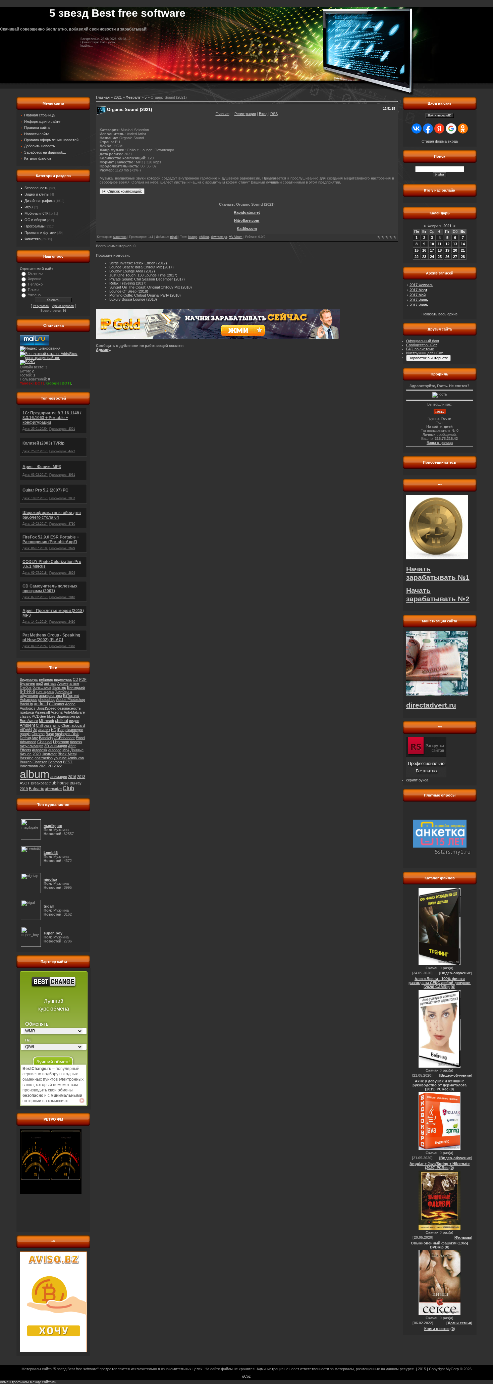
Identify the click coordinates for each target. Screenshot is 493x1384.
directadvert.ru (431, 705)
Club (68, 788)
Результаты (41, 306)
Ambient (27, 725)
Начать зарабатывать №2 (438, 594)
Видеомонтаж (68, 716)
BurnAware (29, 721)
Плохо (33, 290)
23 (424, 257)
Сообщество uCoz (421, 345)
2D (50, 766)
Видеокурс (29, 679)
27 (455, 257)
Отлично (35, 273)
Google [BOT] (58, 383)
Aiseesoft (42, 712)
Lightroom (61, 742)
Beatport (55, 762)
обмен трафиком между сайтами (28, 1382)
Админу (103, 350)
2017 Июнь (418, 300)
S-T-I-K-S (27, 691)
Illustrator (49, 754)
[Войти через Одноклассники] (463, 128)
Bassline (27, 758)
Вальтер (59, 687)
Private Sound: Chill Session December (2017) (147, 279)
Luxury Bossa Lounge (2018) (133, 299)
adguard (78, 725)
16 (424, 250)
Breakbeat (39, 783)
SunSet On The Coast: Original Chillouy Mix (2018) (150, 287)
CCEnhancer (64, 738)
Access (76, 742)
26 (447, 257)
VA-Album (235, 237)
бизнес (26, 754)
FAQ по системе (420, 349)
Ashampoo (28, 700)
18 (440, 250)
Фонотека (32, 239)
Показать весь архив (439, 314)
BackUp (26, 704)
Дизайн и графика (39, 201)
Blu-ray (75, 783)
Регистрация (245, 114)
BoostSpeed (46, 708)
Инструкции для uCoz (424, 353)
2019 (24, 789)
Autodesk (39, 750)
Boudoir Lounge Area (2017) (132, 271)
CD (75, 679)
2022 (58, 766)
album (34, 774)
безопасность (69, 708)
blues (51, 716)
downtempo (219, 237)
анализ (44, 730)
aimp (56, 725)
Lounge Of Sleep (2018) (128, 291)
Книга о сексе (436, 1329)
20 (455, 250)
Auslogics (28, 708)
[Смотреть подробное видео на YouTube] (82, 1100)
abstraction (44, 758)
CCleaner (56, 704)
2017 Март (418, 290)
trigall (173, 237)
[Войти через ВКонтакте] (417, 128)
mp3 (39, 683)
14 (463, 244)
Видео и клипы (36, 194)
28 (463, 257)
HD (53, 730)
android (41, 704)
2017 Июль (418, 305)
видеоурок (63, 679)
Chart (65, 725)
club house (59, 783)
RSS (274, 114)
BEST (67, 762)
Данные (77, 750)
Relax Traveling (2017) (128, 283)
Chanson (40, 762)
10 (432, 244)
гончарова (45, 691)
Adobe (70, 704)
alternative (53, 789)
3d (35, 730)
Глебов (26, 687)
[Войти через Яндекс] (439, 128)
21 (463, 250)
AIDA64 (26, 730)
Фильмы (463, 1237)
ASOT (25, 783)
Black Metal (67, 754)
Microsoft (46, 721)
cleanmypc (74, 730)
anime (74, 683)
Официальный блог (422, 341)
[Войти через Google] (451, 128)
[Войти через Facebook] (428, 128)
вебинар (46, 679)
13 (455, 244)
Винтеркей (76, 687)
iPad (60, 730)
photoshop (46, 700)
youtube (60, 758)
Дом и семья (459, 1323)
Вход (263, 114)
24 (432, 257)
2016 (72, 777)
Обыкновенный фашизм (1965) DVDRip (439, 1245)
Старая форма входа (440, 141)
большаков (42, 687)
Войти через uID (439, 115)
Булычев (27, 683)
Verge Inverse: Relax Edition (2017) (138, 263)
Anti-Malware (74, 712)
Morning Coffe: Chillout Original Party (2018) (145, 295)
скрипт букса (417, 780)
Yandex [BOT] (32, 383)
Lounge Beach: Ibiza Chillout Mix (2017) (141, 267)
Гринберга (63, 691)
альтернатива (50, 696)
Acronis (57, 712)
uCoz (246, 1376)
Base (50, 734)
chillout (61, 720)
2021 (43, 766)
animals (50, 683)
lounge (192, 237)
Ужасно (34, 295)
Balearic (36, 788)
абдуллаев (29, 696)
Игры (28, 207)
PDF (83, 679)
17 (432, 250)
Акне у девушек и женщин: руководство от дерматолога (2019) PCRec (440, 1085)
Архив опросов (63, 306)
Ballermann (29, 766)
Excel (80, 738)
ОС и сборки (35, 220)
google (25, 734)
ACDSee (39, 716)
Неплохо (35, 284)
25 (440, 257)
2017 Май (417, 295)
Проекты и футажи (40, 232)
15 (417, 250)
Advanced (28, 742)
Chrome (38, 734)
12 (447, 244)
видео (74, 721)
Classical (44, 742)
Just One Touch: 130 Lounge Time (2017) (143, 275)
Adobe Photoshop (70, 700)
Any (35, 738)
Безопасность (36, 188)
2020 (37, 754)
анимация (58, 777)
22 (417, 257)
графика (27, 712)
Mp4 (65, 750)
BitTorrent (71, 696)
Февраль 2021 (439, 226)
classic (25, 716)
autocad (54, 750)
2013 (81, 777)
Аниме (62, 683)
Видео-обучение (455, 973)
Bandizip (46, 738)
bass (48, 725)
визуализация (31, 746)
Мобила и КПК (36, 213)
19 (447, 250)
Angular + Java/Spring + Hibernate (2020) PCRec (439, 1166)
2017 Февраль (421, 285)
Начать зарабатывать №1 (438, 573)
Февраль (133, 97)
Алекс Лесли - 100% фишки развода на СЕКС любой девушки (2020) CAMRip (439, 983)
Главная (222, 114)
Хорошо (34, 279)
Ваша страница (440, 443)
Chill (39, 725)
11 (439, 244)
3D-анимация (55, 746)
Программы (34, 226)
